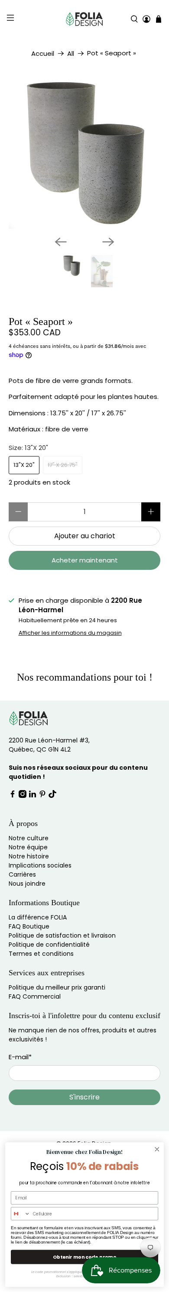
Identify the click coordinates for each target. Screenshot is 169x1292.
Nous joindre (27, 883)
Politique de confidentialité (49, 944)
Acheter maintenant (85, 560)
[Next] (108, 241)
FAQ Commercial (35, 996)
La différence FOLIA (38, 917)
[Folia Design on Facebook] (12, 795)
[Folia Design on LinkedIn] (32, 795)
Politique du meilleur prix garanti (57, 987)
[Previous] (60, 241)
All (70, 53)
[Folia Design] (84, 19)
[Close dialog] (157, 1149)
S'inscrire (84, 1097)
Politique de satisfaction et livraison (62, 935)
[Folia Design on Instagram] (22, 795)
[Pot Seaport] (85, 153)
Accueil (42, 53)
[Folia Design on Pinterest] (42, 795)
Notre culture (29, 838)
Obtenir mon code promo (84, 1256)
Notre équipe (28, 847)
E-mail (20, 1056)
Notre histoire (29, 856)
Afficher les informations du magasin (70, 632)
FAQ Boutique (29, 926)
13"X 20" (24, 465)
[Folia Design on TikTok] (52, 795)
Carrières (22, 874)
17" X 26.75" (63, 465)
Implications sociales (40, 865)
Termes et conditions (41, 953)
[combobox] (20, 1213)
